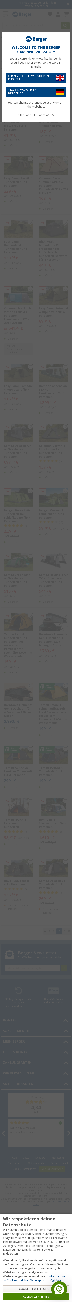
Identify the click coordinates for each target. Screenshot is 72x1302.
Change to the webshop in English (28, 77)
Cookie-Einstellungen (36, 1288)
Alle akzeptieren (36, 1296)
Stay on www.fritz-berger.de (22, 91)
